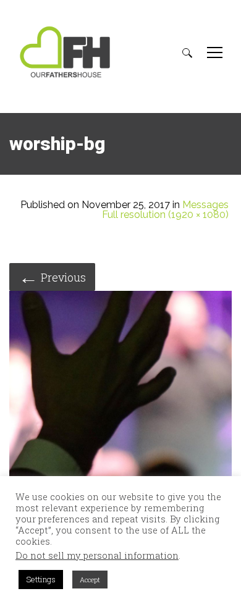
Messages (205, 205)
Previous (52, 276)
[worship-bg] (120, 404)
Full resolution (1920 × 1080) (165, 215)
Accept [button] (90, 579)
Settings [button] (41, 579)
